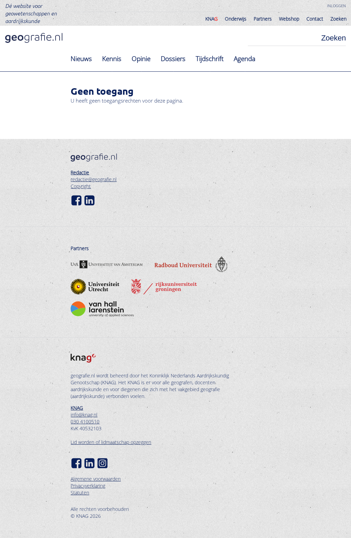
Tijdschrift (209, 58)
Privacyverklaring (88, 485)
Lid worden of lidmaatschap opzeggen (111, 442)
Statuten (80, 492)
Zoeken (338, 18)
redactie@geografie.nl (94, 179)
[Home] (33, 38)
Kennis (111, 58)
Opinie (141, 58)
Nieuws (81, 58)
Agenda (244, 58)
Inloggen (336, 5)
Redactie (80, 172)
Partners (263, 18)
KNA (211, 18)
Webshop (289, 18)
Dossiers (173, 58)
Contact (314, 18)
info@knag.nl (84, 414)
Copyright (81, 186)
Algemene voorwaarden (96, 479)
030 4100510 (85, 421)
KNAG (77, 408)
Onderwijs (235, 18)
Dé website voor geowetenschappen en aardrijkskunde (31, 13)
